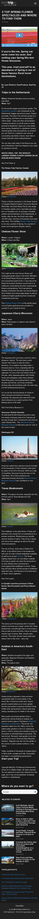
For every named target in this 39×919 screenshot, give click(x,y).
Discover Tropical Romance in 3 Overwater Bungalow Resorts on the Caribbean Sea (17, 887)
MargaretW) (11, 691)
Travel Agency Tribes (29, 912)
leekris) (10, 526)
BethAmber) (11, 268)
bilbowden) (12, 618)
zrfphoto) (10, 461)
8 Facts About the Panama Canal (13, 874)
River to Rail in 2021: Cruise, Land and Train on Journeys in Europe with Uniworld (26, 822)
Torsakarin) (11, 353)
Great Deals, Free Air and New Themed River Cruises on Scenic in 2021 (26, 833)
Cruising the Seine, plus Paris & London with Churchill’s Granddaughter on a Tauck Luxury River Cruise (26, 847)
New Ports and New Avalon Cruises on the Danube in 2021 (25, 860)
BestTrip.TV (11, 912)
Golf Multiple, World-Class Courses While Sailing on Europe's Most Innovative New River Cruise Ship (26, 809)
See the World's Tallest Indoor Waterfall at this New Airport (20, 899)
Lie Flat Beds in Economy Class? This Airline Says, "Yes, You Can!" (18, 893)
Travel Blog (20, 905)
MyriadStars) (11, 196)
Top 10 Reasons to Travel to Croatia (14, 882)
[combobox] (17, 792)
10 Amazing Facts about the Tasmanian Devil (18, 878)
